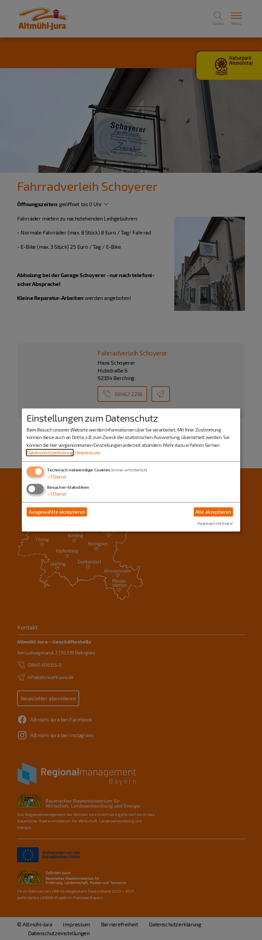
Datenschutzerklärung (50, 452)
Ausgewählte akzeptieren (57, 512)
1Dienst (57, 477)
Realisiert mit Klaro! (215, 523)
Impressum (88, 452)
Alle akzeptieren (213, 512)
